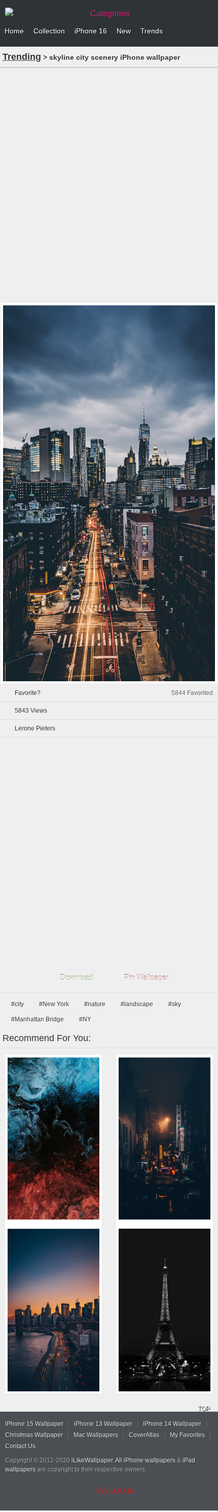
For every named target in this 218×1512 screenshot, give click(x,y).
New (124, 31)
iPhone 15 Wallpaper (34, 1423)
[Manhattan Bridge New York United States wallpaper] (53, 1310)
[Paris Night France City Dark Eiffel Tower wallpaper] (164, 1310)
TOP (204, 1408)
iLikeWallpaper (92, 1460)
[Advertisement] (109, 184)
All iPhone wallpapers (145, 1460)
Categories (110, 13)
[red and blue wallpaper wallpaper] (53, 1138)
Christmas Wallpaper (34, 1435)
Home (14, 31)
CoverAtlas (144, 1435)
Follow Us (115, 1491)
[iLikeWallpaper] (43, 12)
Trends (151, 31)
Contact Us (20, 1446)
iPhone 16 (91, 31)
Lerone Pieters (35, 728)
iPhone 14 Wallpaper (172, 1423)
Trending (22, 57)
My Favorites (187, 1435)
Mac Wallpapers (96, 1435)
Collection (49, 31)
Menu (208, 31)
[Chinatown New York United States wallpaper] (164, 1138)
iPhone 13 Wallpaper (103, 1423)
